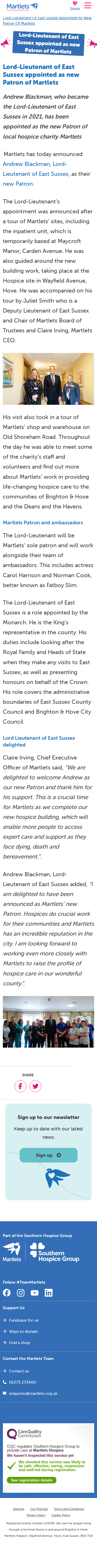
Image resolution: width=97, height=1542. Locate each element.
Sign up (44, 1155)
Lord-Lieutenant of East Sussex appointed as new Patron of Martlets (47, 20)
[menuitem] (48, 1320)
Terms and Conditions (69, 1509)
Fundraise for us (24, 1320)
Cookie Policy (60, 1515)
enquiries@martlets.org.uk (33, 1393)
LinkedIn (49, 1293)
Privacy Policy (36, 1515)
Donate (75, 8)
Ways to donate (23, 1331)
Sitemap (18, 1509)
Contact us (19, 1370)
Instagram (21, 1293)
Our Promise (39, 1509)
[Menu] (87, 5)
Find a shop (19, 1342)
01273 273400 (22, 1382)
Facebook (7, 1293)
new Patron (18, 183)
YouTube (35, 1293)
